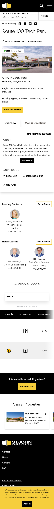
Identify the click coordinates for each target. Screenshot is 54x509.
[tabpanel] (27, 160)
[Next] (49, 59)
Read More (27, 160)
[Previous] (5, 59)
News (5, 457)
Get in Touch (44, 204)
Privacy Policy (9, 485)
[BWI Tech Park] (15, 420)
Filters (44, 16)
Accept (27, 503)
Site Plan (11, 185)
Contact (6, 451)
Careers (6, 462)
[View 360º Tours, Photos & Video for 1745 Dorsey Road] (9, 350)
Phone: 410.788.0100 (12, 480)
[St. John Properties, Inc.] (19, 6)
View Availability (12, 109)
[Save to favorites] (45, 413)
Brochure (11, 176)
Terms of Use (44, 497)
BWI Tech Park (32, 413)
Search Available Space (15, 13)
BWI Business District (20, 88)
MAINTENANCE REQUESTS (39, 134)
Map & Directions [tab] (35, 123)
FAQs (4, 468)
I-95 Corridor (37, 88)
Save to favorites (14, 41)
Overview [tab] (10, 123)
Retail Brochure (34, 176)
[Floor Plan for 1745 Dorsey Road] (25, 330)
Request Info (35, 41)
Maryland (6, 91)
